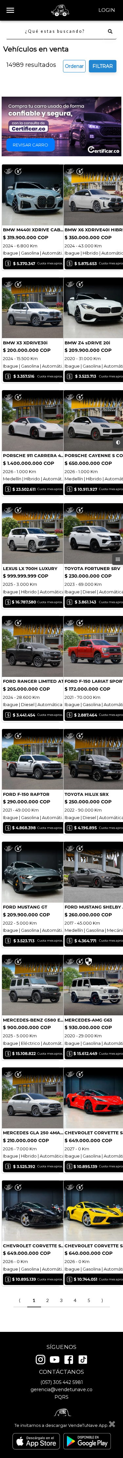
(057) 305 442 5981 (61, 1382)
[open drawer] (10, 10)
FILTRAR (102, 66)
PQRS (61, 1397)
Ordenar (74, 66)
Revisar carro (30, 144)
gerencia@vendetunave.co (61, 1389)
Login (106, 10)
